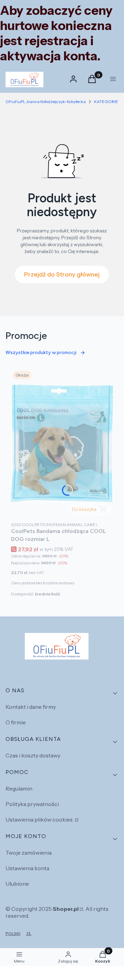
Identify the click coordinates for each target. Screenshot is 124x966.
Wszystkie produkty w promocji (41, 352)
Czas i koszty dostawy (33, 755)
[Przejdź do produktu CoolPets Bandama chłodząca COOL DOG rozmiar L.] (62, 443)
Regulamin (19, 788)
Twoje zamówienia (29, 852)
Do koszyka (84, 509)
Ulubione (17, 883)
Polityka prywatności (32, 804)
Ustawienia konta (27, 868)
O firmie (16, 722)
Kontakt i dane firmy (31, 706)
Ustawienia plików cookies (40, 819)
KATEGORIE (106, 101)
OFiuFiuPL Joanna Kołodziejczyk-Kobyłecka (46, 101)
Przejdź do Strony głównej (62, 274)
